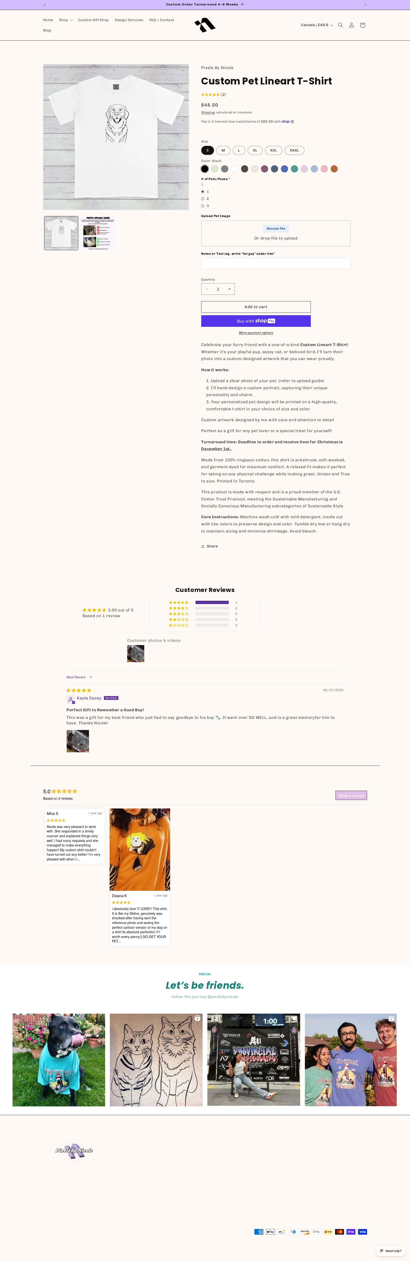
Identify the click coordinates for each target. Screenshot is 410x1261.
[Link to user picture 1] (77, 741)
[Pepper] (244, 168)
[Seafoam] (294, 168)
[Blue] (284, 168)
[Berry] (264, 168)
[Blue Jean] (274, 168)
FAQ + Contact (220, 1171)
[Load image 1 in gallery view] (61, 233)
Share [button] (212, 546)
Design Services (222, 1162)
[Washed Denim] (314, 168)
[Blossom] (324, 168)
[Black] (204, 168)
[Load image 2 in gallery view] (98, 233)
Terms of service (211, 1250)
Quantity (208, 279)
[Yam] (334, 168)
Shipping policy (239, 1250)
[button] (65, 20)
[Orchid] (304, 168)
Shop (212, 1145)
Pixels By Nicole (67, 1250)
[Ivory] (254, 168)
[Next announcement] (365, 4)
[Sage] (214, 168)
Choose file (276, 228)
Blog (212, 1180)
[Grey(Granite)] (224, 168)
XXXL (294, 150)
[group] (59, 1060)
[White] (234, 168)
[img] (78, 690)
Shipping (208, 112)
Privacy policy (183, 1250)
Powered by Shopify (94, 1250)
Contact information (153, 1250)
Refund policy (124, 1250)
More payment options (256, 332)
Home (213, 1137)
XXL (273, 150)
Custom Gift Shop (223, 1154)
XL (255, 150)
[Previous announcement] (44, 4)
